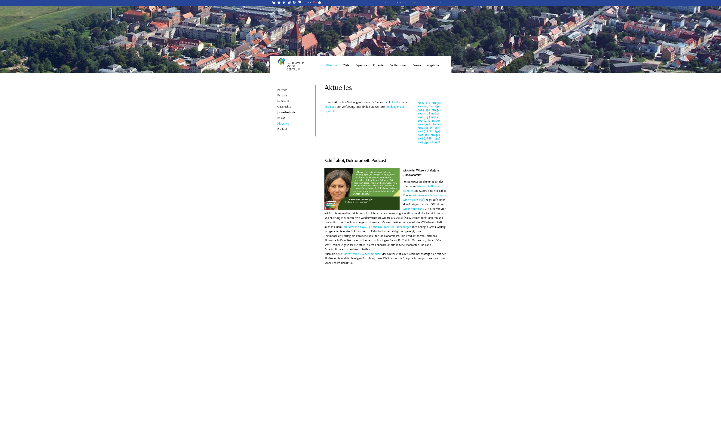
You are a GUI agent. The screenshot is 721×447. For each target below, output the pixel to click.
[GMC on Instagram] (289, 2)
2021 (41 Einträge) (429, 120)
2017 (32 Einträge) (429, 135)
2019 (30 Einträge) (429, 128)
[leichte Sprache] (319, 3)
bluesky (395, 102)
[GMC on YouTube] (279, 3)
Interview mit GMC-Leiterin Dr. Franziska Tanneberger (376, 227)
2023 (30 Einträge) (429, 113)
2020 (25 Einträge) (429, 124)
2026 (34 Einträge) (429, 103)
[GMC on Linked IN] (299, 2)
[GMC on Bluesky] (273, 3)
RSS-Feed (330, 106)
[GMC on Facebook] (294, 2)
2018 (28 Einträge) (429, 131)
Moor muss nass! (414, 209)
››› (441, 2)
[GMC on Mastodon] (284, 2)
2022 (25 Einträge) (429, 117)
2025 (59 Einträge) (429, 106)
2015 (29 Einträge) (429, 142)
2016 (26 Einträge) (429, 138)
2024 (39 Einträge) (429, 110)
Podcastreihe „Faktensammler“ (362, 254)
